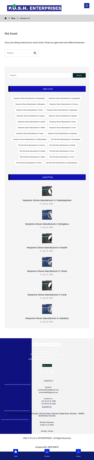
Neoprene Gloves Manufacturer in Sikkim (31, 127)
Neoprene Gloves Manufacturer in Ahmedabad (29, 98)
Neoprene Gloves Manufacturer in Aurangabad (64, 98)
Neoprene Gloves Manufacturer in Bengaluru (30, 104)
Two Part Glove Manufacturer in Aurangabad (65, 139)
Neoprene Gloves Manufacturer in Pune (62, 122)
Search (79, 75)
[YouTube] (52, 371)
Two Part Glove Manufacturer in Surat (61, 157)
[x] (58, 371)
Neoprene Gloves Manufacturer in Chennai (63, 104)
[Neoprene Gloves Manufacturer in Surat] (47, 285)
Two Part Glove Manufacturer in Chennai (31, 145)
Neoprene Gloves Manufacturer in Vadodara (62, 133)
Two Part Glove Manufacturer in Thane (29, 163)
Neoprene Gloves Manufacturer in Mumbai (63, 116)
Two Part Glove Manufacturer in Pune (61, 151)
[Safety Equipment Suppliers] (34, 7)
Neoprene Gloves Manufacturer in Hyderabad (62, 110)
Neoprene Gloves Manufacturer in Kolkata (31, 116)
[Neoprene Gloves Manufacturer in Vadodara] (47, 309)
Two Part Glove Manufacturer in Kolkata (62, 145)
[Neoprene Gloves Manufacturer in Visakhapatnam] (47, 191)
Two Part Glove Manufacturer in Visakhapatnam (61, 163)
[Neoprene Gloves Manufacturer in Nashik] (47, 238)
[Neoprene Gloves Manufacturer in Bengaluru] (47, 215)
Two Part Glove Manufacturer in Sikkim (32, 157)
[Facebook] (36, 371)
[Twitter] (42, 371)
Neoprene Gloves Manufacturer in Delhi (29, 110)
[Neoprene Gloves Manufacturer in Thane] (47, 262)
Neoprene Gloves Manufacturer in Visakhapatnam (30, 139)
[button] (86, 5)
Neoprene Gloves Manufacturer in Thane (30, 133)
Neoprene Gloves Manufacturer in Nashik (31, 122)
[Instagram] (47, 371)
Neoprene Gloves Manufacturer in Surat (62, 127)
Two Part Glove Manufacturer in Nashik (32, 151)
